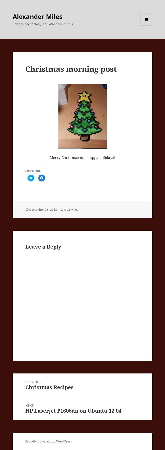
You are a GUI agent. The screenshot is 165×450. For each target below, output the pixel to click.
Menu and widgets (146, 25)
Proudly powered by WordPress (48, 441)
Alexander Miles (37, 16)
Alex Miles (71, 209)
